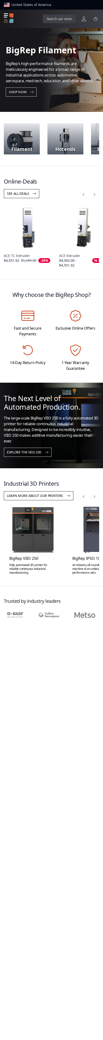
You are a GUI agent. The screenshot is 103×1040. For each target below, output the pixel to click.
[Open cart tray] (95, 19)
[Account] (84, 19)
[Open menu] (8, 18)
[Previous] (84, 194)
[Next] (94, 194)
